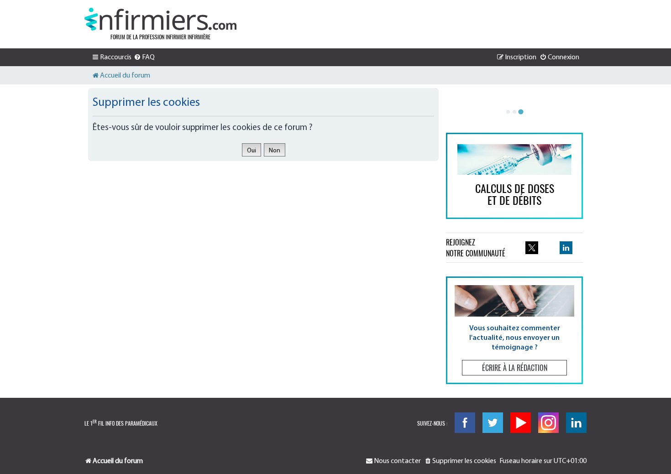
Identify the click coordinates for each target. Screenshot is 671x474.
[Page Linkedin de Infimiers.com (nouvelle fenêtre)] (566, 247)
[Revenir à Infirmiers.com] (160, 19)
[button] (514, 330)
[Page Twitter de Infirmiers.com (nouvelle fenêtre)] (531, 247)
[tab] (508, 112)
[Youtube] (520, 422)
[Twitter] (492, 422)
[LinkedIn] (576, 422)
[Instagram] (548, 422)
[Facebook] (465, 422)
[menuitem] (144, 57)
